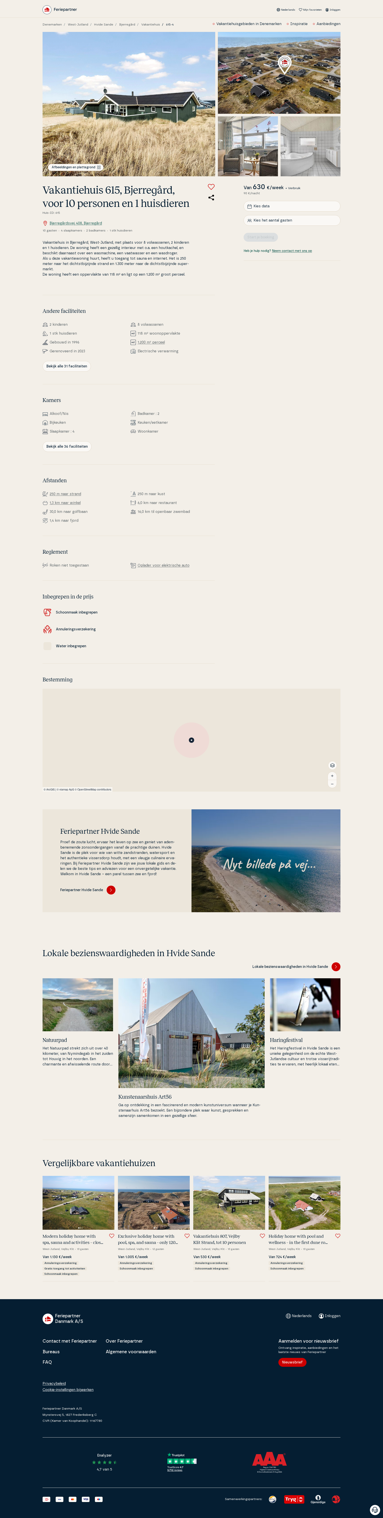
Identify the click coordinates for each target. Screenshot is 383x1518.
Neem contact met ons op (292, 251)
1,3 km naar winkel (65, 503)
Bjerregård (127, 24)
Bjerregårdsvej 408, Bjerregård (76, 223)
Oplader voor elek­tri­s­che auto (164, 565)
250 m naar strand (65, 494)
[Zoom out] (332, 784)
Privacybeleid (54, 1383)
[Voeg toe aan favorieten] (211, 186)
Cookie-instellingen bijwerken (68, 1390)
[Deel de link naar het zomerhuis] (211, 197)
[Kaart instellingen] (332, 765)
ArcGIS (50, 789)
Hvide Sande (103, 24)
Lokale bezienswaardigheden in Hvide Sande (290, 967)
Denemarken (52, 24)
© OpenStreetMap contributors (93, 789)
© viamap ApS (65, 789)
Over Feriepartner (124, 1341)
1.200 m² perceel (151, 342)
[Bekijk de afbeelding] (129, 104)
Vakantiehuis (150, 24)
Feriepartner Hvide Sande (81, 890)
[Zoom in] (332, 776)
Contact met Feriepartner (70, 1341)
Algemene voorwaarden (131, 1352)
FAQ (47, 1362)
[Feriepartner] (60, 9)
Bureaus (51, 1352)
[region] (191, 740)
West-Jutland (78, 24)
